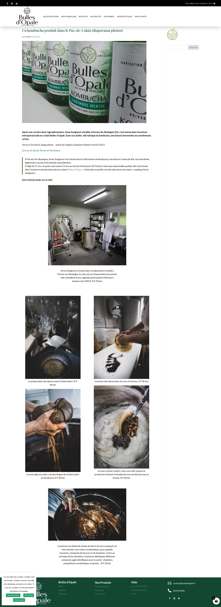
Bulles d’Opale (74, 169)
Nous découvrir (51, 16)
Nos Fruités (100, 594)
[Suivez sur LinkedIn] (16, 3)
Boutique (62, 593)
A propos (62, 590)
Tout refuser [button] (29, 595)
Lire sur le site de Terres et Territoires (41, 150)
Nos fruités (95, 16)
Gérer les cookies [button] (13, 595)
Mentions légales (139, 590)
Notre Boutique (124, 16)
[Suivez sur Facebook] (7, 3)
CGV (133, 593)
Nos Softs (83, 16)
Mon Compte (141, 16)
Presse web (36, 37)
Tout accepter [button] (19, 600)
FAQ (60, 586)
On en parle (109, 16)
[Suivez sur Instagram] (12, 3)
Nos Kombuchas (68, 16)
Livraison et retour (139, 586)
